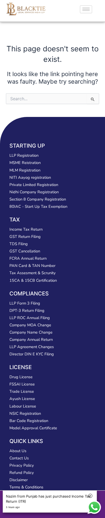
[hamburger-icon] (86, 9)
